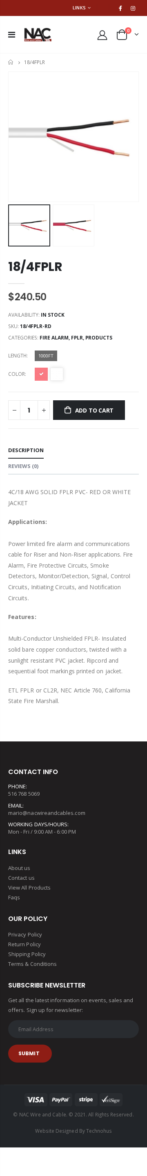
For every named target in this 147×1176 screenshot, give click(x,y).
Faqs (14, 897)
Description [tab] (26, 450)
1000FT (45, 356)
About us (19, 868)
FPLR (77, 337)
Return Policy (24, 944)
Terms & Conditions (32, 963)
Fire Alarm (54, 337)
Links (79, 7)
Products (98, 337)
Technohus (99, 1130)
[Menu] (11, 34)
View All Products (29, 887)
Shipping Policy (27, 954)
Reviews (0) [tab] (23, 466)
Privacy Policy (25, 934)
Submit (29, 1053)
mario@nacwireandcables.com (46, 813)
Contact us (21, 877)
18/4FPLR (35, 266)
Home (11, 62)
